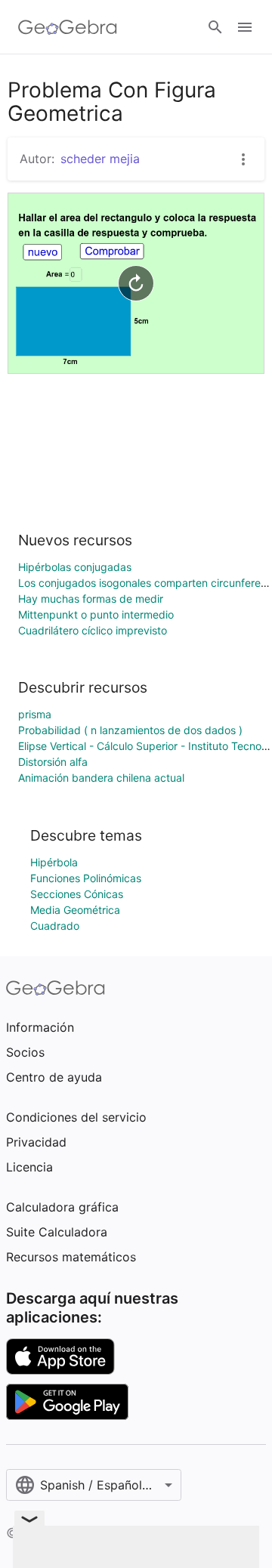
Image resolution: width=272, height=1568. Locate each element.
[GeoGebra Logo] (67, 27)
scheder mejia (100, 158)
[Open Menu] (245, 27)
